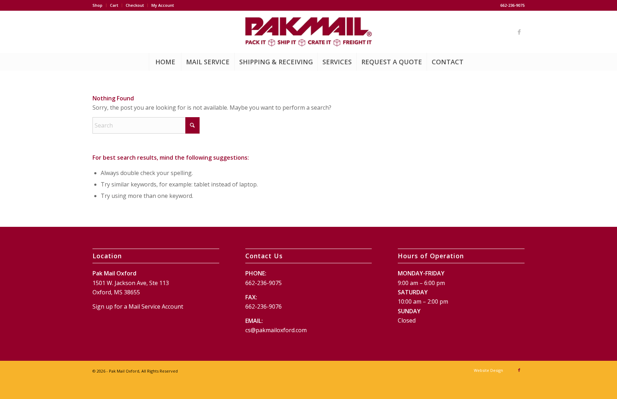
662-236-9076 (263, 306)
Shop (97, 5)
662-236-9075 (263, 283)
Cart (114, 5)
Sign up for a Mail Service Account (137, 306)
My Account (162, 5)
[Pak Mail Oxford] (308, 32)
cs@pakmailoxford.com (276, 330)
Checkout (135, 5)
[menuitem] (99, 5)
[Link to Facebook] (519, 31)
